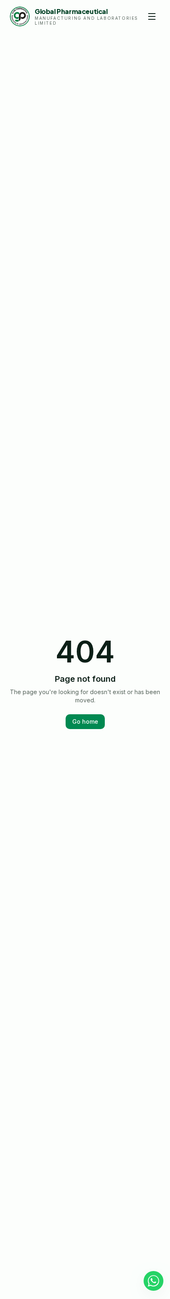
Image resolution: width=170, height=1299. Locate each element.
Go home (85, 721)
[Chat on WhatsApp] (153, 1281)
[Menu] (152, 16)
